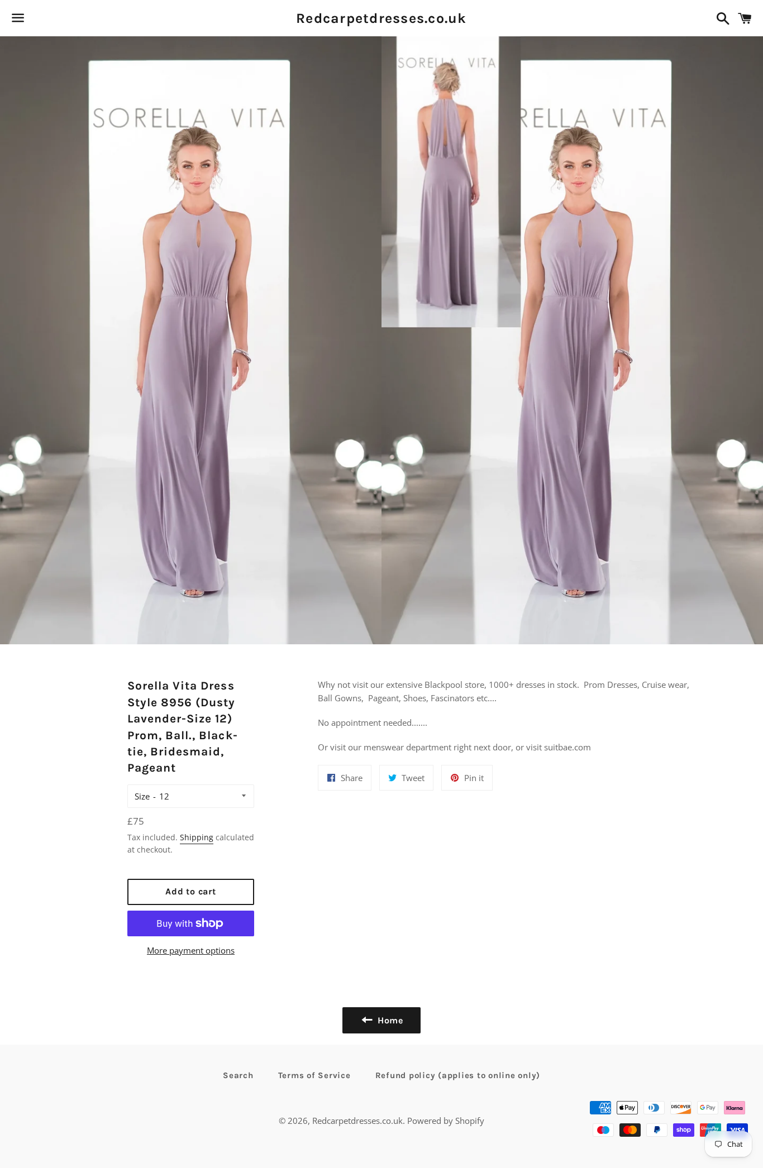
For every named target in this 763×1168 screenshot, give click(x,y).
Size (142, 796)
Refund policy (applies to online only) (458, 1075)
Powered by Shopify (445, 1120)
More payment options (191, 950)
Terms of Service (314, 1075)
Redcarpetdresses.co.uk (381, 18)
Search (238, 1075)
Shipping (196, 837)
